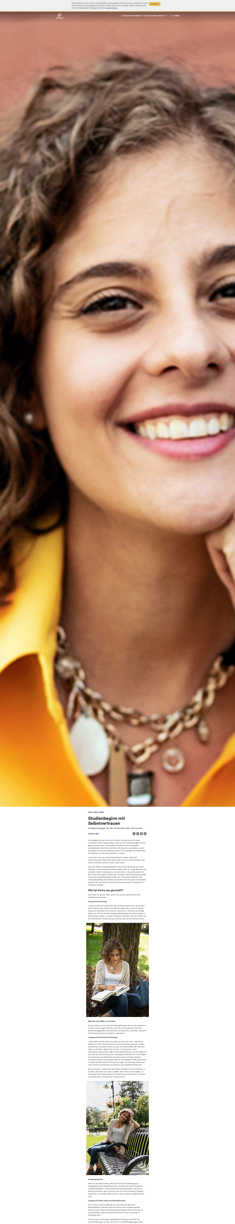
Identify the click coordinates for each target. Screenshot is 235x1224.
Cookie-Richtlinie (111, 8)
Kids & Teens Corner (96, 812)
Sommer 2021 (93, 834)
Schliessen (155, 4)
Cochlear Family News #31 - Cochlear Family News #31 (143, 16)
